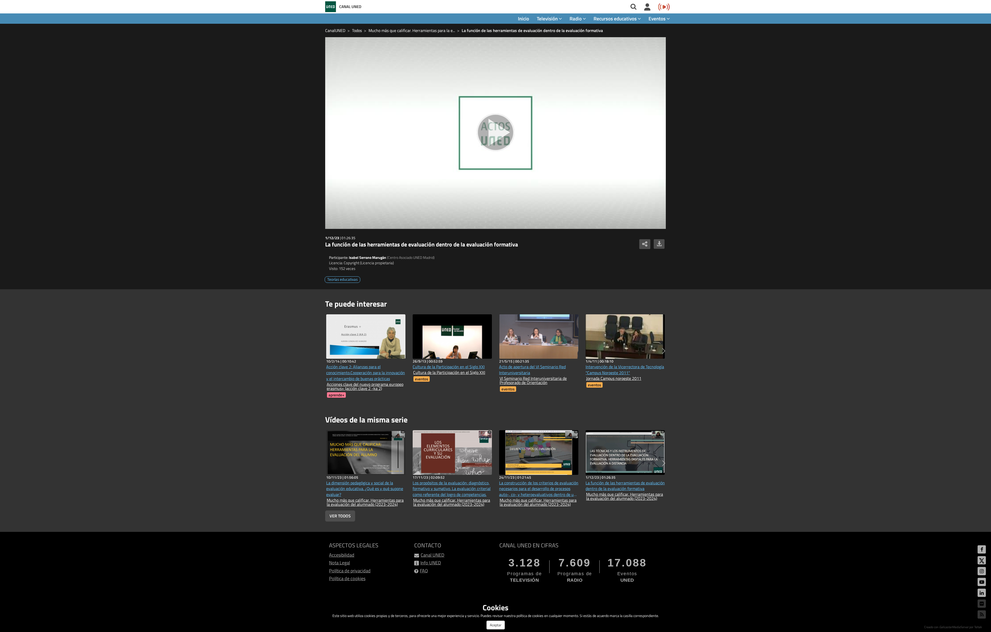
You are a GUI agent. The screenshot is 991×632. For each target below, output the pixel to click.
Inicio (523, 18)
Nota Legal (339, 562)
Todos (357, 30)
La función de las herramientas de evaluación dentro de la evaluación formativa (532, 30)
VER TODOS (340, 516)
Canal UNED (432, 554)
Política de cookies (347, 578)
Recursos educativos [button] (616, 18)
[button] (663, 351)
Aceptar (495, 625)
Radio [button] (576, 18)
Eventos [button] (658, 18)
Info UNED (430, 562)
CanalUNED (335, 30)
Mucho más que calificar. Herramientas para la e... (412, 30)
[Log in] (647, 7)
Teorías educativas (342, 279)
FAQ (424, 570)
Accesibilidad (341, 554)
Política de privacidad (350, 570)
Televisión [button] (548, 18)
